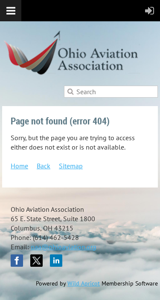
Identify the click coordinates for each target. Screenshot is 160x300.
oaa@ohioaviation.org (63, 246)
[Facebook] (17, 260)
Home (19, 166)
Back (43, 166)
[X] (36, 260)
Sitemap (71, 166)
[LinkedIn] (56, 260)
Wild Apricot (83, 283)
